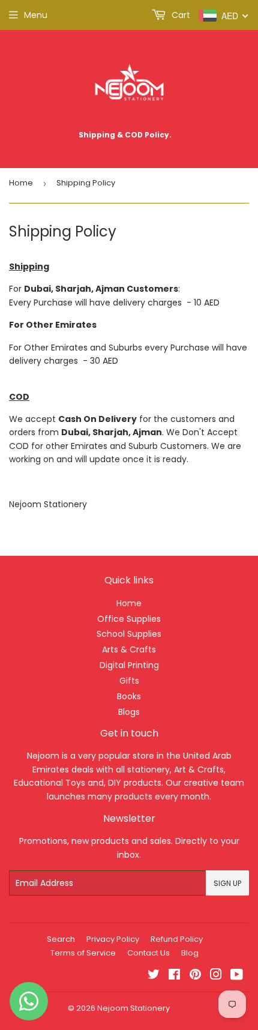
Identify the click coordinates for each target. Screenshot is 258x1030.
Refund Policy (177, 939)
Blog (190, 953)
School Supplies (129, 634)
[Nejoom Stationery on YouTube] (236, 976)
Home (21, 182)
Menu (35, 15)
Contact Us (148, 953)
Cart (179, 15)
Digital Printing (129, 665)
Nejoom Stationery (133, 1008)
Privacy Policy (112, 939)
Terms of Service (83, 953)
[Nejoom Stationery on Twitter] (154, 976)
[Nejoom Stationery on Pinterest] (195, 976)
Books (129, 696)
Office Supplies (129, 619)
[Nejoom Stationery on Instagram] (216, 976)
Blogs (129, 712)
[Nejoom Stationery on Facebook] (174, 976)
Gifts (129, 681)
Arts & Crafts (129, 649)
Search (61, 939)
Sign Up (227, 883)
